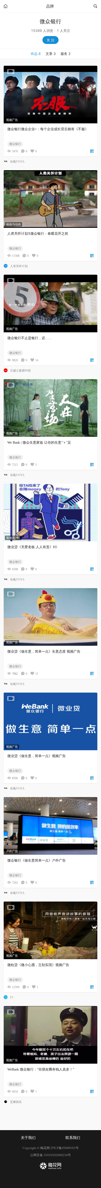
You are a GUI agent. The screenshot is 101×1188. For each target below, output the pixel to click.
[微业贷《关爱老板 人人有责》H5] (50, 512)
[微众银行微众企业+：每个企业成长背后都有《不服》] (50, 94)
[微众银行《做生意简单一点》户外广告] (50, 826)
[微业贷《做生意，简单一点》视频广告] (50, 721)
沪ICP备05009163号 (64, 1148)
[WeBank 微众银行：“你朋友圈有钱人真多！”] (50, 1035)
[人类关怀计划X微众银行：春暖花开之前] (50, 199)
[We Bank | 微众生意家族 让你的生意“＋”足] (50, 408)
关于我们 (28, 1138)
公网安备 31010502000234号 (50, 1155)
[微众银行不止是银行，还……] (50, 303)
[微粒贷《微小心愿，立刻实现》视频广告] (50, 930)
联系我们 (72, 1138)
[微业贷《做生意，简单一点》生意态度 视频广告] (50, 617)
